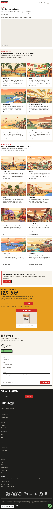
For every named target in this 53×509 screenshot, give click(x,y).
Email (4, 362)
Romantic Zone (4, 428)
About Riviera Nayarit (6, 60)
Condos (2, 437)
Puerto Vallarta (4, 414)
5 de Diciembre (34, 234)
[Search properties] (48, 2)
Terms (2, 472)
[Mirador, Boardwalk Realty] (4, 2)
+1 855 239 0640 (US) (6, 484)
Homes (2, 439)
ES (42, 2)
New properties (4, 467)
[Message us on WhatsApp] (50, 506)
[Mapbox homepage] (5, 45)
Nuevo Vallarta (4, 417)
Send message (45, 382)
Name (4, 357)
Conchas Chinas (34, 264)
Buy (2, 434)
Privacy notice (4, 470)
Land (2, 442)
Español (21, 505)
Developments (4, 450)
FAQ (2, 465)
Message (4, 372)
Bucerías (3, 425)
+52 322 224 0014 (5, 481)
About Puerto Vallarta (7, 153)
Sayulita (3, 422)
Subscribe (29, 396)
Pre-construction (4, 447)
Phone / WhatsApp (7, 367)
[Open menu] (51, 2)
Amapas (40, 264)
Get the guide (28, 303)
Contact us (7, 281)
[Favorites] (44, 2)
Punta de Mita (4, 420)
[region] (26, 33)
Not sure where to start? (7, 506)
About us (3, 459)
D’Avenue (3, 453)
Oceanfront (3, 445)
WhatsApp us (8, 351)
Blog (2, 462)
